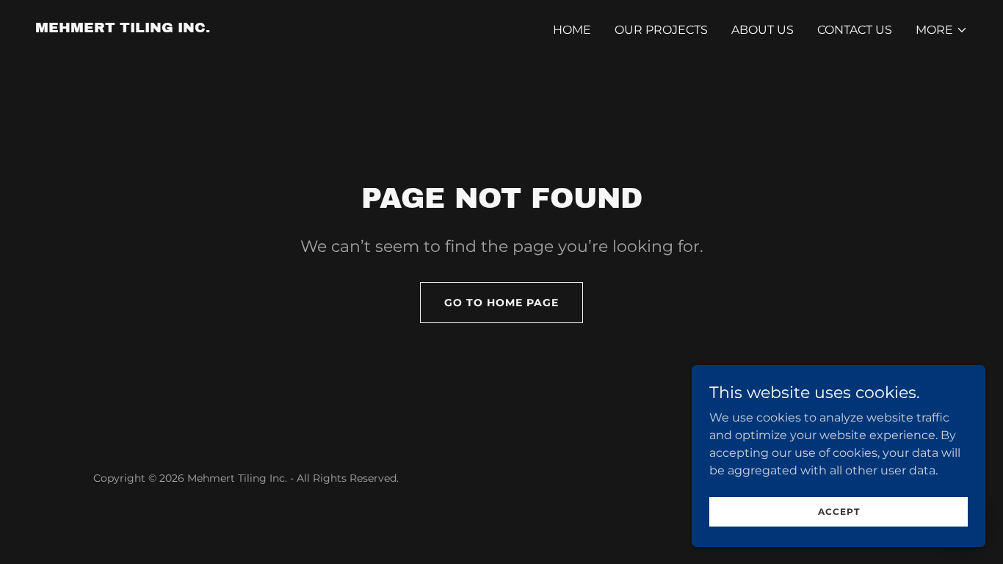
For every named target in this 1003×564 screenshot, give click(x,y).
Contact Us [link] (854, 30)
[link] (122, 28)
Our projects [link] (661, 30)
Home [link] (572, 30)
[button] (942, 30)
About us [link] (762, 30)
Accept (839, 511)
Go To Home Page (501, 302)
